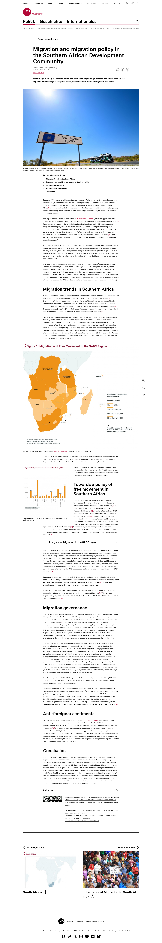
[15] (100, 593)
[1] (48, 208)
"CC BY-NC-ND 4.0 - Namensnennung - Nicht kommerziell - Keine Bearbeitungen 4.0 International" (92, 799)
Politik (32, 28)
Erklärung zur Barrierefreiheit (119, 931)
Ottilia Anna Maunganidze (45, 68)
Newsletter (67, 931)
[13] (52, 572)
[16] (61, 598)
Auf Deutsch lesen (38, 73)
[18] (116, 704)
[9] (92, 511)
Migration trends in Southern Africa (60, 179)
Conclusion (50, 192)
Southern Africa (117, 28)
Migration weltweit (81, 28)
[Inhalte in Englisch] (138, 4)
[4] (59, 240)
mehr (117, 3)
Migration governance (55, 185)
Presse (90, 931)
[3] (109, 235)
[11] (71, 527)
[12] (51, 535)
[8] (113, 506)
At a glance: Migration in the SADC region (73, 542)
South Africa (93, 720)
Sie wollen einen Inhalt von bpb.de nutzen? (82, 821)
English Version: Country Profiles (99, 28)
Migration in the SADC (131, 28)
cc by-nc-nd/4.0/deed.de (83, 451)
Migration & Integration (66, 28)
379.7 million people (86, 219)
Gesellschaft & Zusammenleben (47, 28)
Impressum (36, 931)
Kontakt (82, 931)
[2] (118, 221)
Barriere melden (101, 931)
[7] (102, 312)
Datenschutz (47, 931)
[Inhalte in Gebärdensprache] (132, 4)
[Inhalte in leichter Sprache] (127, 4)
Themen (25, 28)
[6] (115, 306)
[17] (62, 622)
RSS (75, 931)
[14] (100, 582)
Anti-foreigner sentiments (56, 188)
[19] (53, 728)
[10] (90, 516)
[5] (109, 298)
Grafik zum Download (60, 451)
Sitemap (57, 931)
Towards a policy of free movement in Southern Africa (67, 182)
